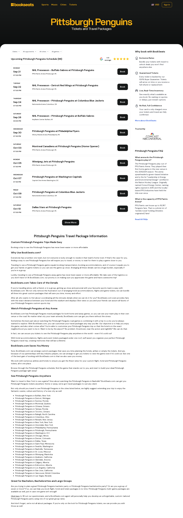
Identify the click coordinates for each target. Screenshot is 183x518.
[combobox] (15, 51)
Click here (15, 496)
